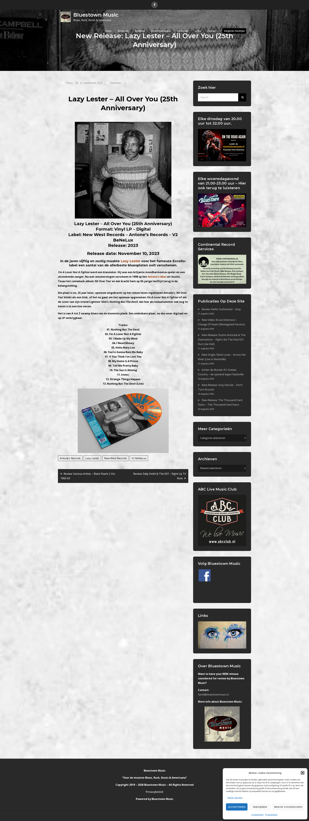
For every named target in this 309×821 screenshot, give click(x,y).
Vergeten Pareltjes (234, 30)
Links (198, 30)
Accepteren (236, 806)
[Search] (242, 97)
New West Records (115, 458)
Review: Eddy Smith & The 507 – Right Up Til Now (159, 476)
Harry (69, 83)
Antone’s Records (70, 458)
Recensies (123, 30)
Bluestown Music (95, 15)
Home (108, 30)
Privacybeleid (271, 814)
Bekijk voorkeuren (288, 806)
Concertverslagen (161, 30)
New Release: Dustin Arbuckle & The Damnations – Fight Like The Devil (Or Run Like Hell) (221, 339)
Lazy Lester (92, 458)
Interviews (183, 30)
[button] (302, 772)
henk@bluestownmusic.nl (213, 694)
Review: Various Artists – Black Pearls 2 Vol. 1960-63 (87, 476)
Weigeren (260, 806)
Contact (211, 30)
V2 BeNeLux (138, 458)
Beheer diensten (235, 797)
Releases (140, 30)
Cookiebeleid (257, 814)
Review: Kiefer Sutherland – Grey (221, 309)
